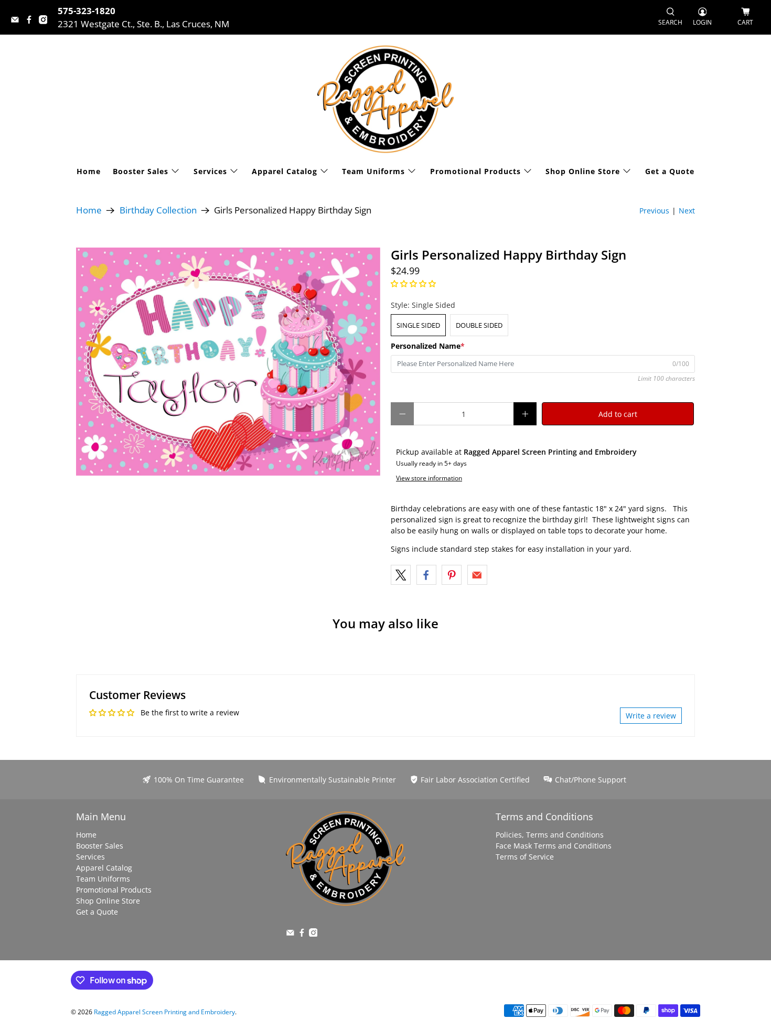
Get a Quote (669, 171)
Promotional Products (475, 171)
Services (210, 171)
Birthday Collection (158, 210)
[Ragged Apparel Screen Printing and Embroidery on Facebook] (32, 21)
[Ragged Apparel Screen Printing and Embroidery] (385, 99)
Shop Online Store (582, 171)
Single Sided (418, 325)
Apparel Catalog (284, 171)
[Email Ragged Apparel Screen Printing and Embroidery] (17, 21)
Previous (654, 211)
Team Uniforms (373, 171)
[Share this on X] (401, 575)
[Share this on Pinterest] (452, 575)
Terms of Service (525, 857)
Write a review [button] (651, 716)
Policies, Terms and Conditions (550, 835)
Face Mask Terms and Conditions (554, 846)
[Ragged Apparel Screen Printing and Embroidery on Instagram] (46, 21)
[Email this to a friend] (477, 575)
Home (89, 171)
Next (687, 211)
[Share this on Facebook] (426, 575)
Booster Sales (140, 171)
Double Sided (479, 325)
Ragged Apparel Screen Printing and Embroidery (164, 1012)
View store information (429, 478)
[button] (413, 283)
